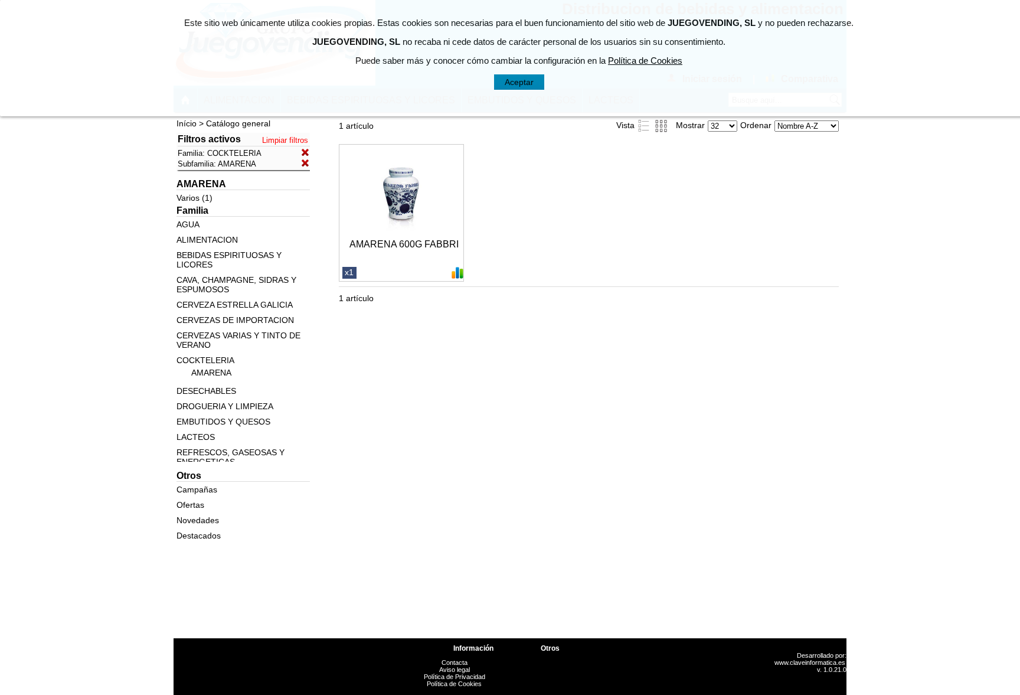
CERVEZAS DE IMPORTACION (235, 320)
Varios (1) (194, 198)
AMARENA (211, 372)
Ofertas (190, 505)
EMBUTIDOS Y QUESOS (223, 421)
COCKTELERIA (205, 360)
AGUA (188, 224)
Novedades (197, 520)
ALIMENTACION (207, 239)
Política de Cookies (454, 683)
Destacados (198, 535)
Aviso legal (454, 669)
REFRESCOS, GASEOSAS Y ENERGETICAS (230, 457)
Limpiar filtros (285, 140)
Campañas (196, 489)
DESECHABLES (206, 391)
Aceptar (519, 82)
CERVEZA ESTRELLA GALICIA (234, 304)
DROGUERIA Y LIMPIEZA (224, 406)
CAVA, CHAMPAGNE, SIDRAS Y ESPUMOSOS (236, 284)
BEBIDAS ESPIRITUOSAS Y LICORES (229, 259)
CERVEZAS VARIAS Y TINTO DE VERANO (238, 340)
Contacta (455, 662)
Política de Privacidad (454, 676)
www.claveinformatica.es (809, 662)
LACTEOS (195, 437)
